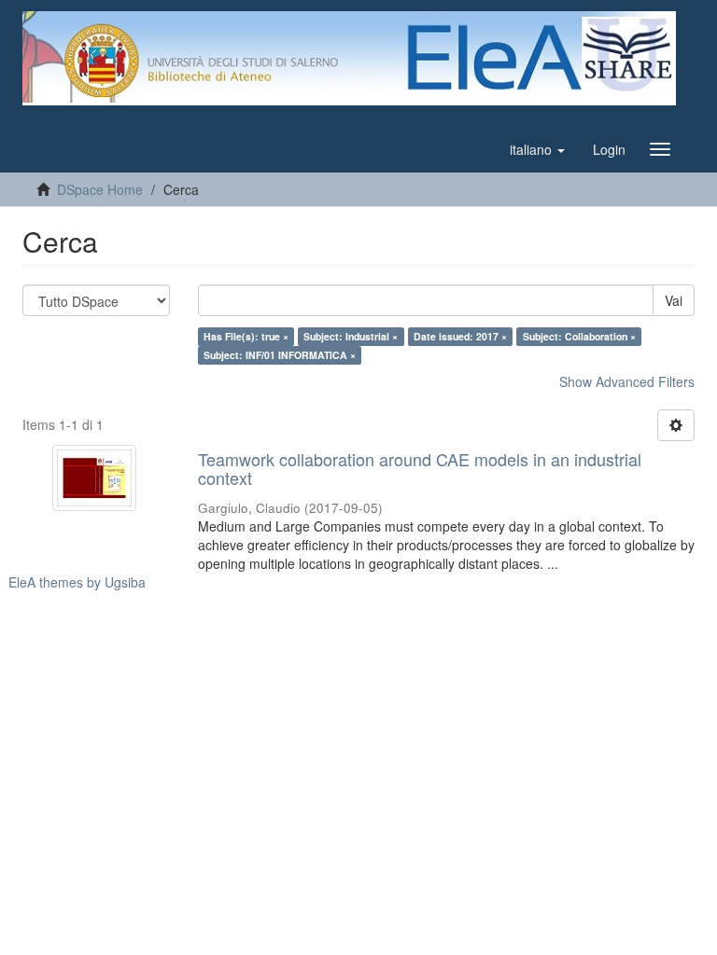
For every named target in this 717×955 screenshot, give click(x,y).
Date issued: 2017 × (460, 336)
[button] (537, 149)
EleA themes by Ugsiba (77, 582)
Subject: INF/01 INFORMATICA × (280, 355)
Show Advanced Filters (627, 381)
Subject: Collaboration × (579, 336)
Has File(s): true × (246, 336)
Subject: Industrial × (350, 336)
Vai (673, 300)
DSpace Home (100, 189)
